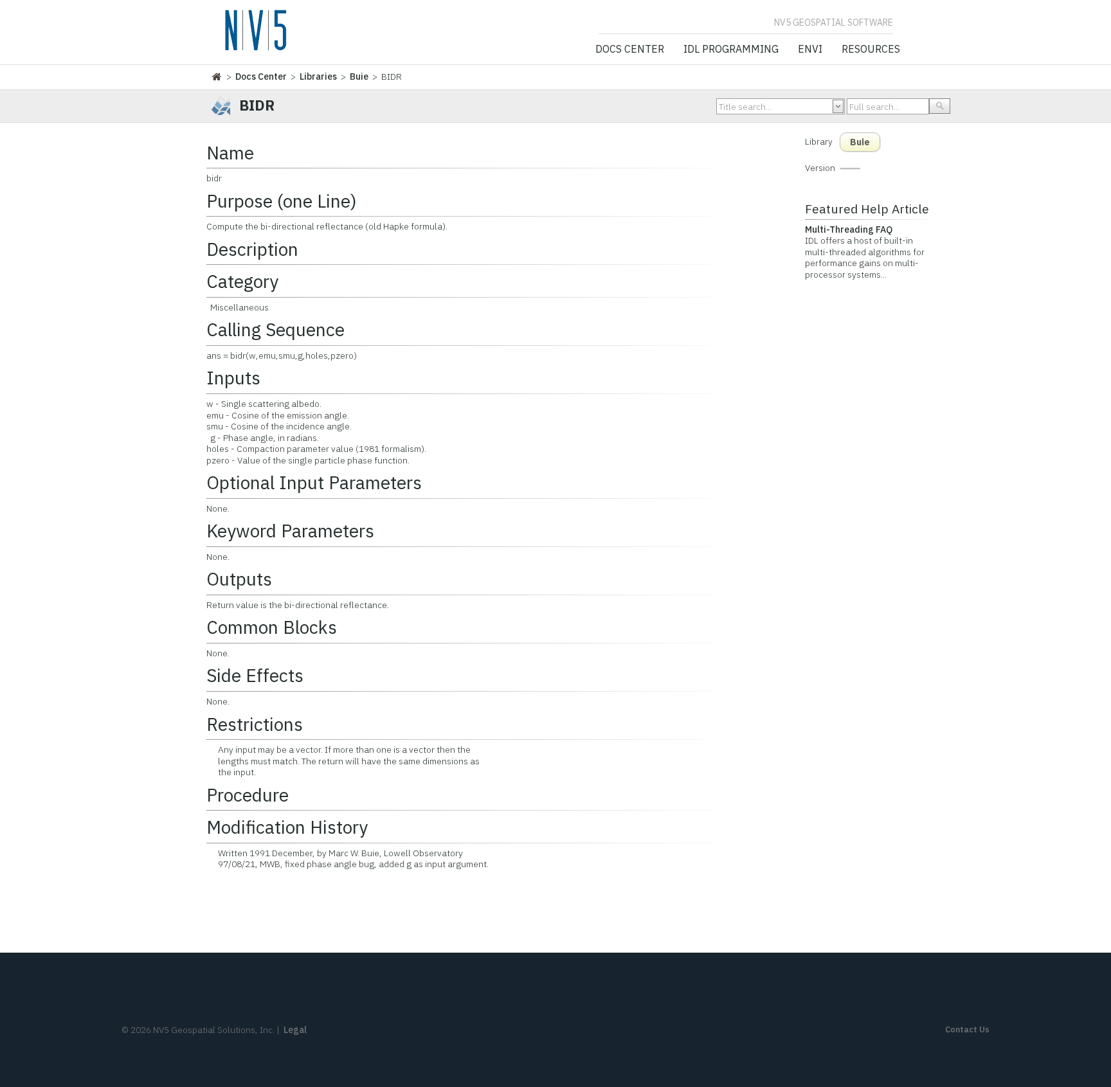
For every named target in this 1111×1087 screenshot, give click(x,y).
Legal (295, 1030)
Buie (359, 76)
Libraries (318, 76)
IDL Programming (731, 49)
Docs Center (629, 49)
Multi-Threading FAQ (848, 229)
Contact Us (967, 1029)
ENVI (810, 49)
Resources (871, 49)
